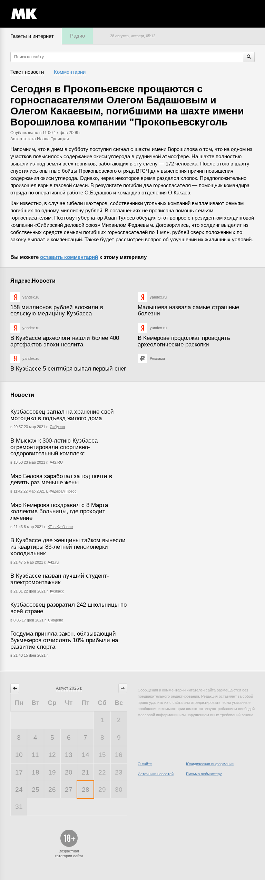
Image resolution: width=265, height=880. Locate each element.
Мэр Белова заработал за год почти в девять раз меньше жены (61, 479)
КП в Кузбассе (60, 527)
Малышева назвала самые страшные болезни (188, 310)
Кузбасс (57, 591)
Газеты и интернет (32, 36)
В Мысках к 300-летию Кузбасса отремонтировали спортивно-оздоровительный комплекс (54, 447)
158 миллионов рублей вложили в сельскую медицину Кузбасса (56, 310)
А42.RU (56, 462)
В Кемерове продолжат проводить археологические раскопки (184, 341)
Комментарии (70, 72)
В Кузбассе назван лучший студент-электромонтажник (59, 579)
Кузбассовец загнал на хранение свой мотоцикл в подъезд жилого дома (62, 415)
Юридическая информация (210, 764)
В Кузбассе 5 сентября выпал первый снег (68, 368)
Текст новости (27, 72)
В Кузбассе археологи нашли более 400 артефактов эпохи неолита (64, 341)
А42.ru (53, 562)
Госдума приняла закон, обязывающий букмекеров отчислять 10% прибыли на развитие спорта (64, 640)
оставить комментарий (69, 257)
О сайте (145, 764)
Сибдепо (57, 427)
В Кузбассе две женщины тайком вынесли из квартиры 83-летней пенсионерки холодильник (68, 546)
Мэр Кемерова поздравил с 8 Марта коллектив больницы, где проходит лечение (59, 511)
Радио (77, 36)
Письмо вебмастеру (204, 774)
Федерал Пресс (63, 491)
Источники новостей (156, 774)
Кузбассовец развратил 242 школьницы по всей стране (68, 608)
